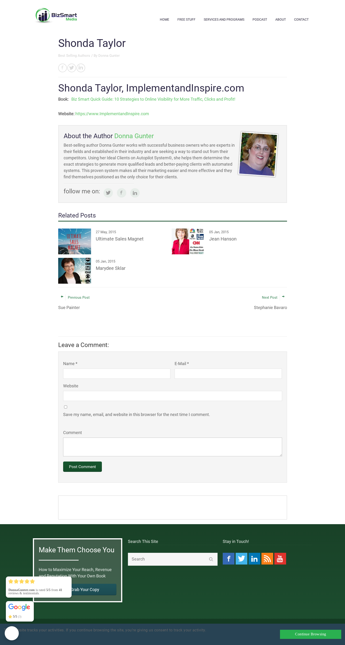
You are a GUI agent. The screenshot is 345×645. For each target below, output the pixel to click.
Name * (70, 363)
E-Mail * (182, 363)
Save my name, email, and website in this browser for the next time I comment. (136, 414)
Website (70, 385)
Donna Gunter (109, 55)
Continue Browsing (310, 634)
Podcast (260, 19)
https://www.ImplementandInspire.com (112, 113)
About (280, 19)
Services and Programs (224, 19)
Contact (301, 19)
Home (164, 19)
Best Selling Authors (74, 55)
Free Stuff (186, 19)
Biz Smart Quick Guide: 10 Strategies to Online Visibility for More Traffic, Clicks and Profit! (153, 99)
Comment (72, 432)
